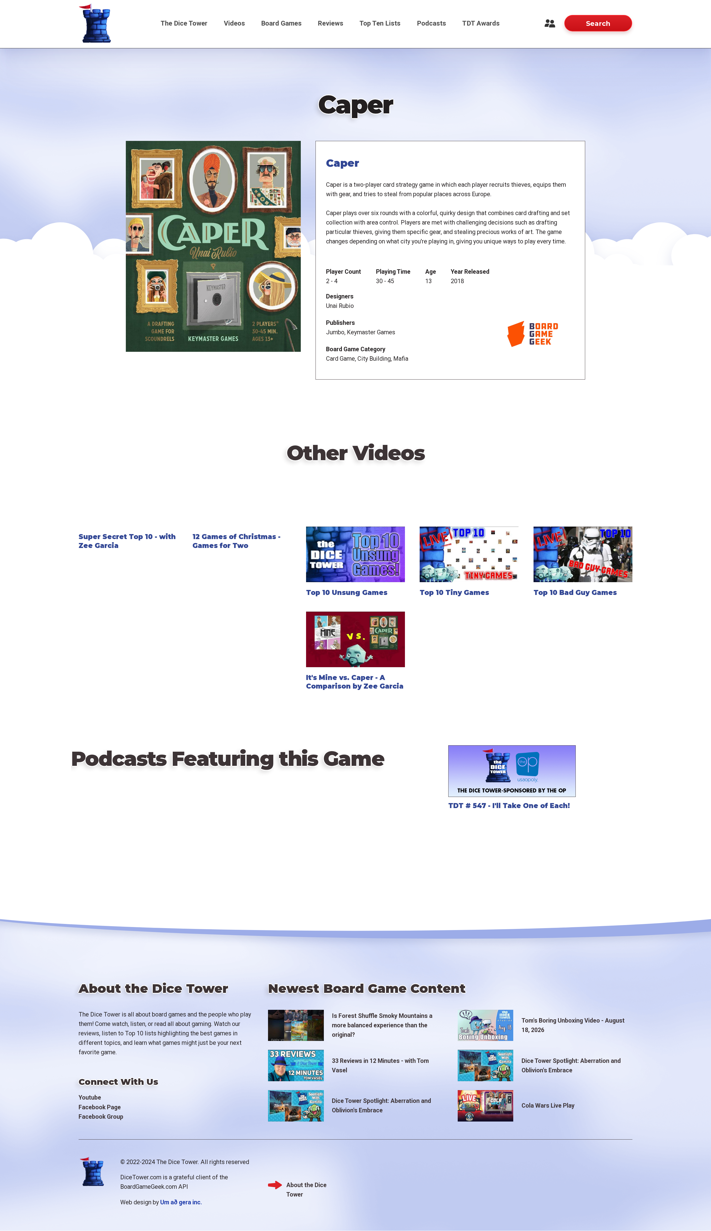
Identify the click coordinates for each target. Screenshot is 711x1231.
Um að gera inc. (181, 1202)
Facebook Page (100, 1107)
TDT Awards (481, 23)
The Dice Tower (184, 23)
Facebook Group (101, 1116)
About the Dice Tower (306, 1186)
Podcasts (431, 23)
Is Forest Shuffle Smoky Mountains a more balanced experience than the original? (382, 1025)
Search (598, 23)
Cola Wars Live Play (548, 1105)
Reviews (330, 23)
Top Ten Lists (379, 23)
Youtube (90, 1097)
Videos (234, 23)
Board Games (281, 23)
